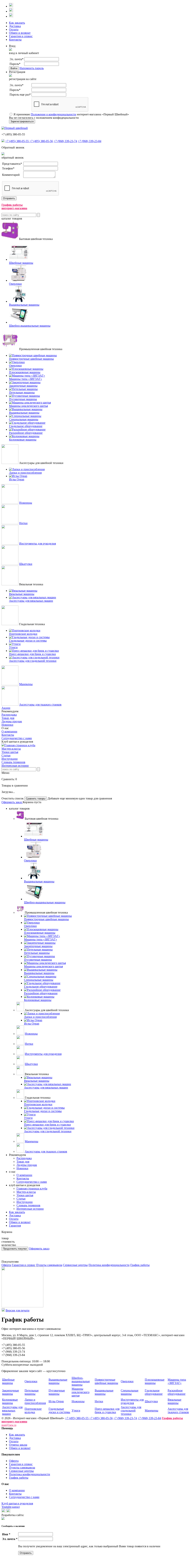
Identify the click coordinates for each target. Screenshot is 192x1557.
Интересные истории (15, 765)
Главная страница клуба (19, 745)
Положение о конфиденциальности (53, 114)
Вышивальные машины (58, 1381)
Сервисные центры (75, 1265)
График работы (140, 1265)
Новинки (7, 724)
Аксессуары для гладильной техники (131, 1410)
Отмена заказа (18, 1444)
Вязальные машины (174, 1401)
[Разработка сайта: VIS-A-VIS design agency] (3, 1518)
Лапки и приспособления (35, 1401)
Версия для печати (17, 1310)
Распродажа (9, 714)
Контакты (15, 39)
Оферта (6, 1265)
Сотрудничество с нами (17, 738)
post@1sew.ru (9, 1425)
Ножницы (25, 502)
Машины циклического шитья (80, 1392)
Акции (6, 707)
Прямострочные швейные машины (106, 1381)
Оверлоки (31, 1381)
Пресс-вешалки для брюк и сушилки (107, 1410)
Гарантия (15, 1225)
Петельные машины (32, 1392)
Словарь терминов (13, 762)
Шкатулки (25, 564)
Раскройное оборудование (176, 1392)
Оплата (13, 29)
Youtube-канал (11, 1506)
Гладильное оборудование (154, 1392)
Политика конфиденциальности (109, 1265)
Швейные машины (8, 1381)
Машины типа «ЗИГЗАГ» (177, 1381)
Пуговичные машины (57, 1392)
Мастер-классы (11, 748)
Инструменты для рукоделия (37, 543)
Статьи (6, 755)
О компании (9, 731)
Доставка (15, 26)
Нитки (23, 523)
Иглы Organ (56, 1401)
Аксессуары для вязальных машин (12, 1410)
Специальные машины (129, 1392)
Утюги (76, 1410)
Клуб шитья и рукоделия (17, 1503)
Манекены (26, 684)
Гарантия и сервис (21, 36)
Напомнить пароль (32, 68)
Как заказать (17, 22)
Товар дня (8, 718)
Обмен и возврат (20, 32)
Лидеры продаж (12, 721)
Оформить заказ (12, 802)
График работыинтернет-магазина (14, 206)
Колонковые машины (10, 1401)
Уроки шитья (10, 752)
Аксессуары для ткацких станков (40, 704)
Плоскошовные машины (154, 1381)
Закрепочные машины (10, 1392)
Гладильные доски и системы (59, 1410)
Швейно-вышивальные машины (81, 1381)
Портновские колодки (33, 1410)
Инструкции (10, 758)
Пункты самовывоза (49, 1265)
